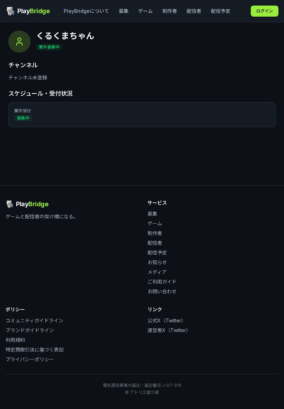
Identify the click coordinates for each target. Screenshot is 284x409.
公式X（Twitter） (167, 320)
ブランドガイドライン (30, 330)
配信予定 (220, 11)
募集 (123, 11)
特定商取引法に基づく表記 (35, 350)
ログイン (264, 11)
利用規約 (15, 340)
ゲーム (145, 11)
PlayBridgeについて (86, 11)
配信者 (194, 11)
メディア (157, 272)
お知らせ (157, 262)
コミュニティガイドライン (34, 320)
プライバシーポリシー (30, 359)
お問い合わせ (162, 291)
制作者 (169, 11)
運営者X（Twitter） (169, 330)
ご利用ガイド (162, 282)
